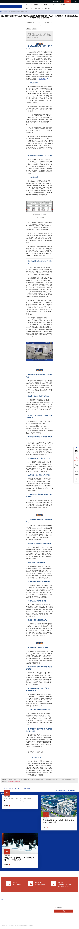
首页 (27, 4)
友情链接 (30, 908)
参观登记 (68, 1)
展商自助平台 (45, 906)
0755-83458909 (17, 884)
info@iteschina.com (40, 884)
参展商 (45, 4)
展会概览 (36, 4)
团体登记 (44, 911)
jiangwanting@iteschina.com (14, 781)
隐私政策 (30, 914)
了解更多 (6, 805)
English (75, 1)
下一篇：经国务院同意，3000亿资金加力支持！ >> (66, 790)
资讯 (27, 8)
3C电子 (28, 28)
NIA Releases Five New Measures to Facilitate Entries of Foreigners (18, 800)
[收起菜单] (76, 447)
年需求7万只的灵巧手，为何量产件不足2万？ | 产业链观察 (19, 859)
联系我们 (47, 8)
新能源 (34, 28)
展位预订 (44, 903)
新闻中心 (5, 11)
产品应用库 (37, 8)
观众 (54, 4)
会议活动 (63, 4)
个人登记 (44, 908)
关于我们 (30, 906)
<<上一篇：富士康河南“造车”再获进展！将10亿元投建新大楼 (15, 789)
